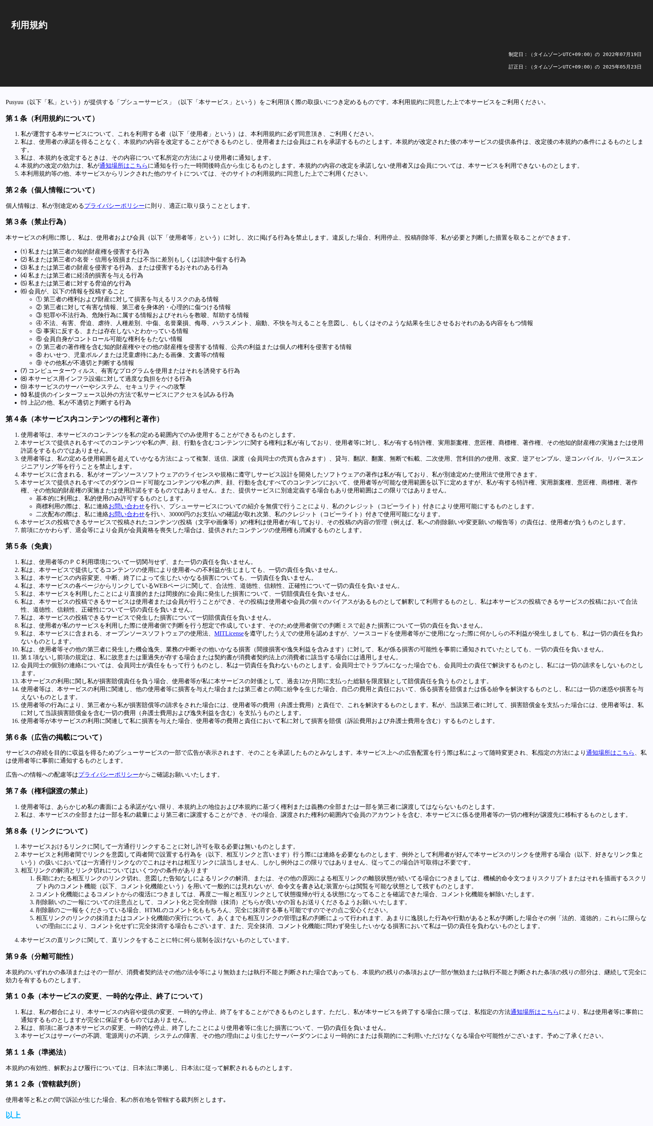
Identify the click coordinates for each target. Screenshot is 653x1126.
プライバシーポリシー (114, 205)
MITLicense (229, 633)
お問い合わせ (126, 506)
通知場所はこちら (123, 165)
